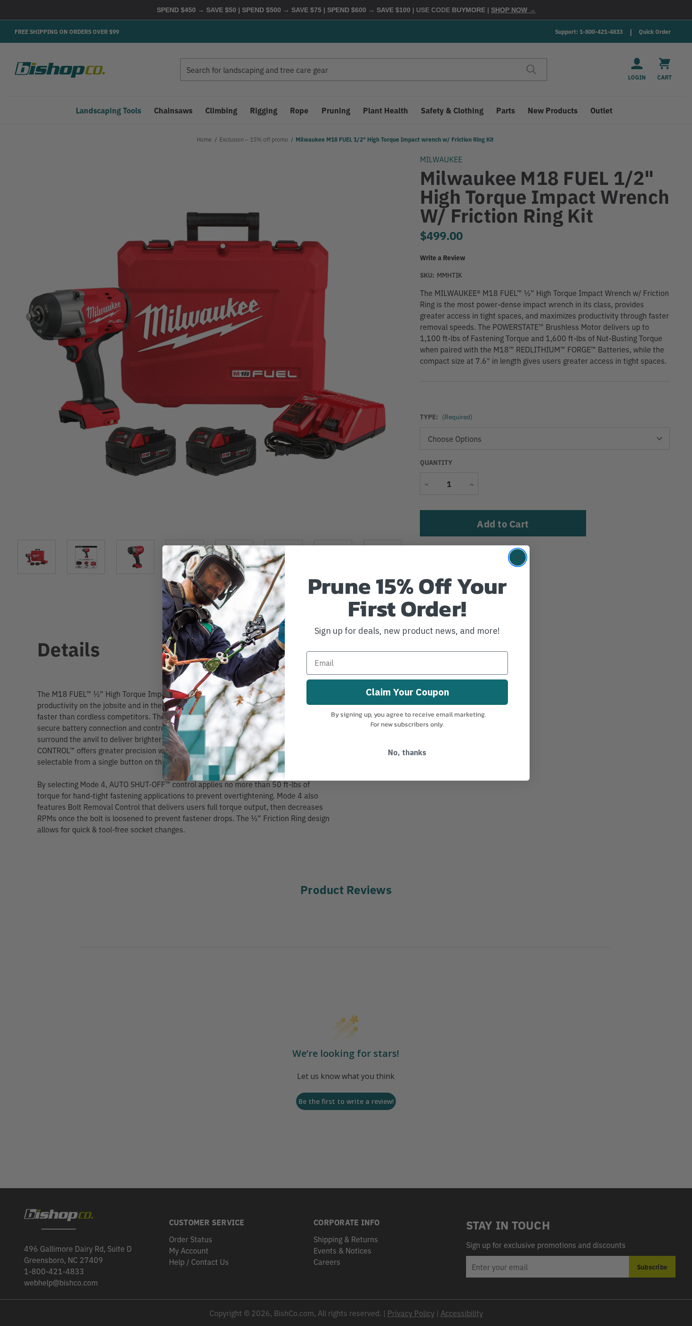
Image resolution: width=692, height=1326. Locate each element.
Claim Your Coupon (407, 692)
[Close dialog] (517, 557)
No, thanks (407, 752)
